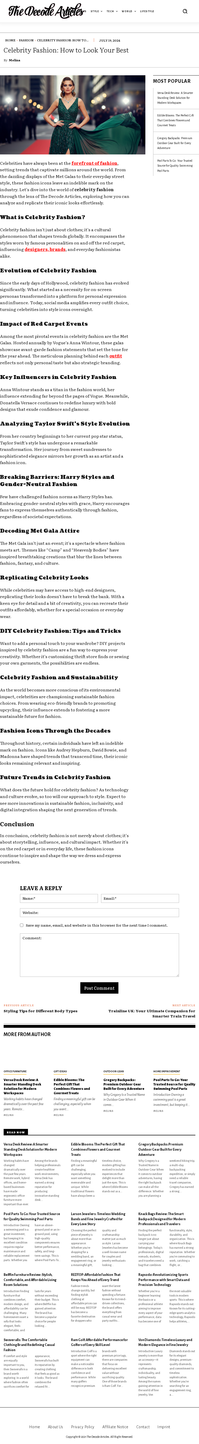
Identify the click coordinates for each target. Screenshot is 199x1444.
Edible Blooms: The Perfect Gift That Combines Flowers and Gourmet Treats (175, 120)
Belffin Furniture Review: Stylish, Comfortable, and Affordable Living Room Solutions (30, 1280)
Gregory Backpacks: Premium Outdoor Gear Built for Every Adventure (174, 143)
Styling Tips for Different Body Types (40, 1010)
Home (10, 40)
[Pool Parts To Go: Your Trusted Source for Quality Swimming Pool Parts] (174, 1055)
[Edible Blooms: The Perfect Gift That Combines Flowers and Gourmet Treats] (75, 1055)
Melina (14, 60)
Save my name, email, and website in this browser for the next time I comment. (97, 925)
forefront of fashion (94, 163)
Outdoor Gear (113, 1071)
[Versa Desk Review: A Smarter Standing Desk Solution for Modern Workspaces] (25, 1055)
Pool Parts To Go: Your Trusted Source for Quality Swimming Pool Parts (175, 165)
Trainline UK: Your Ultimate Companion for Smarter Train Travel (151, 1013)
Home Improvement (166, 1071)
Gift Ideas (60, 1071)
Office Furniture (15, 1071)
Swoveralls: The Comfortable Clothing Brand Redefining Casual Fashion (29, 1345)
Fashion (26, 40)
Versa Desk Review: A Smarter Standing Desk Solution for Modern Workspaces (175, 97)
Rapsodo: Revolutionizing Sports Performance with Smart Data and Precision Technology (164, 1280)
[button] (185, 11)
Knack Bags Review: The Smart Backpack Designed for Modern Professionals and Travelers (162, 1219)
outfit (115, 356)
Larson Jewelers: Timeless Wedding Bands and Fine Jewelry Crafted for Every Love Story (98, 1219)
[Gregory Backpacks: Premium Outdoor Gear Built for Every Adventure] (124, 1055)
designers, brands (45, 249)
